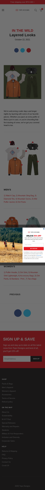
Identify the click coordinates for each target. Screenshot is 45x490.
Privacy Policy (39, 255)
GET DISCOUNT (33, 248)
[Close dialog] (43, 228)
